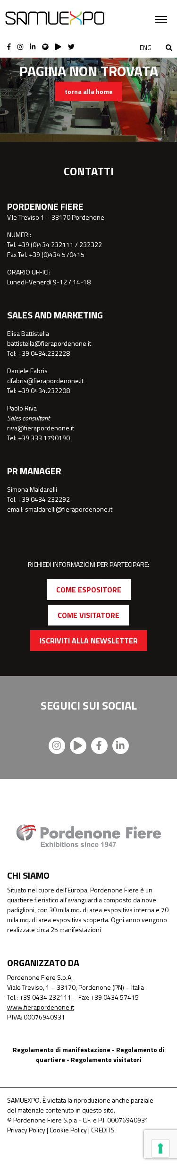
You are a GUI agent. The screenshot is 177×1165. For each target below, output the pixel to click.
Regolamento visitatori (106, 1059)
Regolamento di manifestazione (61, 1049)
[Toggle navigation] (161, 19)
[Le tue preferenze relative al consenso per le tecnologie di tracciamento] (160, 1148)
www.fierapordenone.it (40, 1007)
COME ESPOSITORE (88, 589)
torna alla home (89, 91)
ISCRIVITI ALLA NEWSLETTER (89, 640)
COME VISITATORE (88, 615)
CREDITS (103, 1130)
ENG (146, 47)
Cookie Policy (68, 1130)
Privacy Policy (26, 1130)
